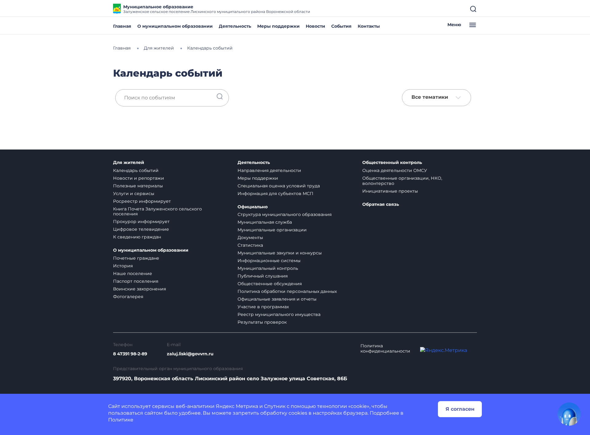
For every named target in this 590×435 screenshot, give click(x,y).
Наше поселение (132, 273)
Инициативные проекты (390, 191)
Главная (122, 26)
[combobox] (436, 97)
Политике (120, 420)
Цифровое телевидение (141, 229)
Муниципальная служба (265, 222)
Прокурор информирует (141, 221)
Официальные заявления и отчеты (277, 299)
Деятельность (235, 26)
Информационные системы (269, 260)
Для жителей (128, 162)
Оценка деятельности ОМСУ (394, 170)
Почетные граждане (136, 258)
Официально (253, 207)
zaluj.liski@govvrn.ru (190, 354)
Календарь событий (136, 170)
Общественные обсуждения (270, 283)
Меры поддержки (278, 26)
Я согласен (460, 409)
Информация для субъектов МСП (275, 193)
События (341, 26)
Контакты (369, 26)
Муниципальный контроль (268, 268)
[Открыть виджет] (569, 414)
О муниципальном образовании (175, 26)
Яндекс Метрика (237, 406)
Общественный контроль (392, 162)
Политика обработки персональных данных (287, 291)
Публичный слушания (263, 276)
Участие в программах (263, 306)
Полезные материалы (138, 186)
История (123, 266)
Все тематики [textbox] (429, 97)
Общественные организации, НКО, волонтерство (402, 180)
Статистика (250, 245)
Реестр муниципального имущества (279, 314)
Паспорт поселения (135, 281)
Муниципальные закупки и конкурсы (280, 253)
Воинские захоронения (139, 289)
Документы (250, 237)
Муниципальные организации (272, 230)
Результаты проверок (262, 322)
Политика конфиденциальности (385, 348)
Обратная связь (380, 204)
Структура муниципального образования (285, 214)
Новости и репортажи (138, 178)
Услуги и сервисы (133, 193)
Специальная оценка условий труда (279, 186)
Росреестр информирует (142, 201)
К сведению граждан (137, 237)
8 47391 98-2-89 (130, 354)
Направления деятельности (269, 170)
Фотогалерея (128, 296)
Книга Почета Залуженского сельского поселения (157, 211)
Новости (315, 26)
